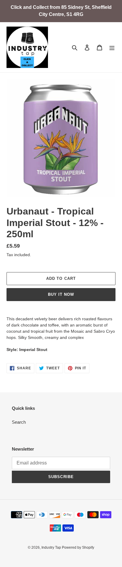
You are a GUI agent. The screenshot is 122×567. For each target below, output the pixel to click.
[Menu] (112, 47)
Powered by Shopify (78, 547)
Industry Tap (51, 547)
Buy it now (61, 294)
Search (19, 422)
